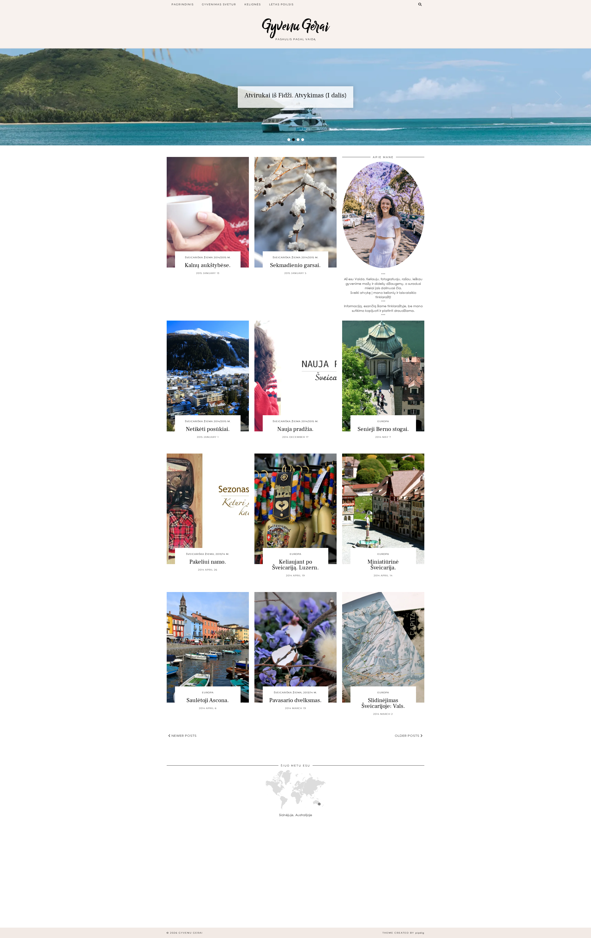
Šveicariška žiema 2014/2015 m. (208, 257)
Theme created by (403, 932)
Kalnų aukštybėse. (208, 265)
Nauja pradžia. (295, 429)
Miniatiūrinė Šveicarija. (383, 564)
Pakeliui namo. (207, 561)
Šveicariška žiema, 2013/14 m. (207, 554)
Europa (383, 421)
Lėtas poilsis (281, 4)
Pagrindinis (183, 4)
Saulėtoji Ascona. (208, 700)
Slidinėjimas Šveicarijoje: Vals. (383, 703)
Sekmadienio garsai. (295, 265)
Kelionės (252, 4)
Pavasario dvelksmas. (295, 700)
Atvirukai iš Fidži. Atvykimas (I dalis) (295, 95)
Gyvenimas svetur (219, 4)
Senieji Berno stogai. (383, 429)
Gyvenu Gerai (295, 26)
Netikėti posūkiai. (208, 429)
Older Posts (407, 735)
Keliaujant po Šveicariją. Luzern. (295, 564)
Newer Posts (184, 735)
